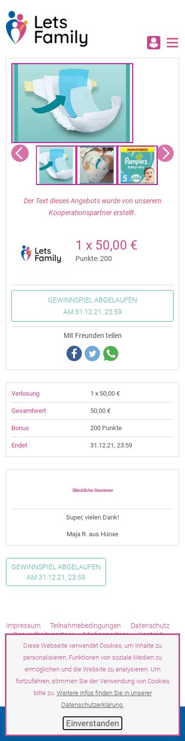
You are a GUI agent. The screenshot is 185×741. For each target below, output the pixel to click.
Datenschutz (150, 626)
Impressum (23, 626)
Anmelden (153, 42)
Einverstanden (92, 723)
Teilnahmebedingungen (85, 626)
